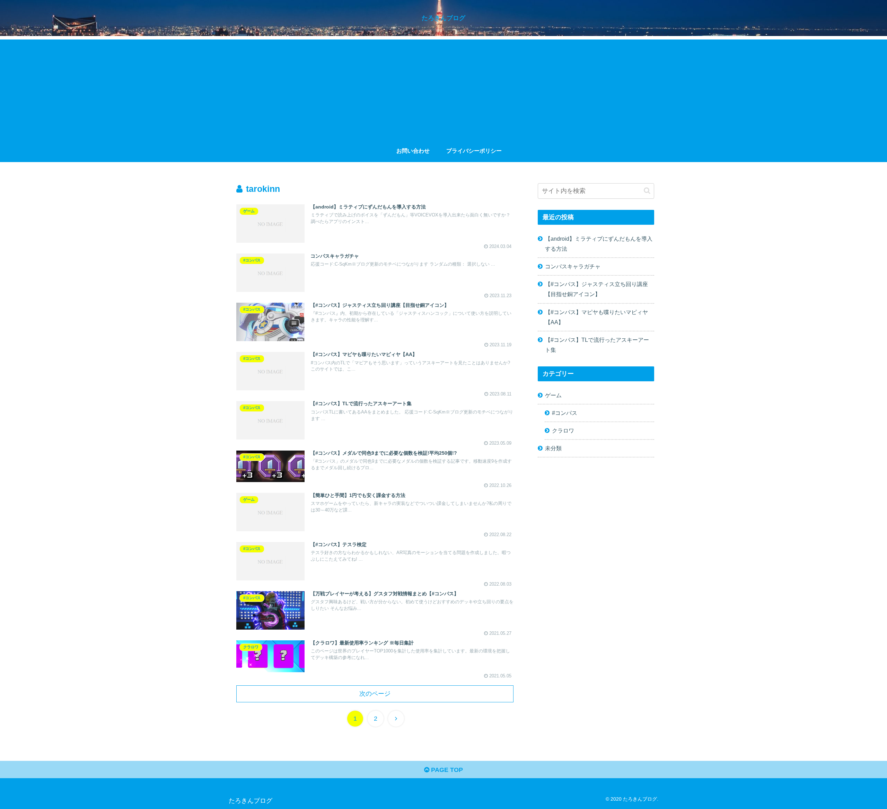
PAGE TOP (446, 769)
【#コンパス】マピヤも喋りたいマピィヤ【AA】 (596, 317)
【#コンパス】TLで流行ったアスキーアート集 (597, 345)
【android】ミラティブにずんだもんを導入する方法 (598, 243)
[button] (647, 191)
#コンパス (564, 413)
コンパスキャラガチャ (572, 266)
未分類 (553, 448)
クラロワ (563, 430)
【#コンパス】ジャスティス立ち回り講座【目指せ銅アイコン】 (596, 289)
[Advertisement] (443, 87)
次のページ (374, 693)
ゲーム (553, 395)
